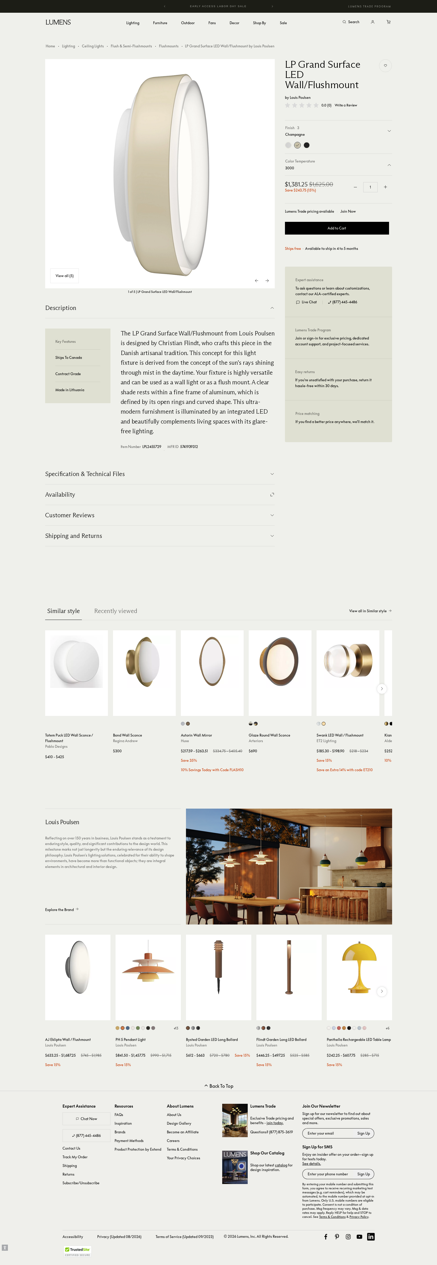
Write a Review (346, 105)
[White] (288, 145)
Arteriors (256, 741)
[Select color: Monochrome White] (133, 1028)
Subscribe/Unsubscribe (81, 1183)
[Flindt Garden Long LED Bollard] (289, 967)
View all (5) (64, 276)
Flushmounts (169, 46)
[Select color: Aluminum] (258, 1028)
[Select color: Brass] (188, 724)
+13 (175, 1028)
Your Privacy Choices (183, 1158)
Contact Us (71, 1148)
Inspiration (123, 1123)
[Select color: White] (354, 1028)
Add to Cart (337, 228)
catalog (281, 1165)
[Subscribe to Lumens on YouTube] (359, 1237)
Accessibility (73, 1236)
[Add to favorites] (385, 65)
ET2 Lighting (326, 741)
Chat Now (89, 1119)
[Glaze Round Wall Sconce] (280, 661)
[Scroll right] (382, 689)
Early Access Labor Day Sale (218, 6)
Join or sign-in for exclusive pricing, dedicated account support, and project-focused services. (332, 341)
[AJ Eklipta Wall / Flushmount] (77, 967)
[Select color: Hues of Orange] (122, 1028)
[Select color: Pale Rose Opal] (364, 1028)
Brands (120, 1132)
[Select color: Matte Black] (391, 724)
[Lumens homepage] (58, 23)
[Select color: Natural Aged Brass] (324, 724)
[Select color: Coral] (339, 1028)
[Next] (272, 6)
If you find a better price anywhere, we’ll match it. (334, 422)
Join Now (348, 211)
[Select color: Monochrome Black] (148, 1028)
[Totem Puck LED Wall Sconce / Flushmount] (76, 661)
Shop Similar (80, 710)
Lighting (68, 46)
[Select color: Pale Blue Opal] (359, 1028)
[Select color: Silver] (183, 724)
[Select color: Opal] (329, 1028)
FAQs (119, 1114)
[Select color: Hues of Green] (138, 1028)
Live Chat (309, 302)
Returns (68, 1174)
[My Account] (373, 22)
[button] (302, 105)
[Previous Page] (256, 280)
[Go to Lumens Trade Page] (235, 1120)
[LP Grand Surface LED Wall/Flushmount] (160, 173)
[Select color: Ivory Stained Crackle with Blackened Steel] (251, 724)
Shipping (70, 1165)
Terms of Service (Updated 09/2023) (185, 1236)
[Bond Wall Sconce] (144, 661)
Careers (173, 1140)
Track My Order (75, 1157)
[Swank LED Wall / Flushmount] (348, 661)
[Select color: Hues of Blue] (128, 1028)
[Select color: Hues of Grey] (153, 1028)
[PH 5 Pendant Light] (148, 967)
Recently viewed (115, 611)
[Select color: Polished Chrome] (318, 724)
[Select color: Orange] (344, 1028)
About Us (174, 1114)
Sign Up (363, 1133)
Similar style (63, 611)
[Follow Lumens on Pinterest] (337, 1237)
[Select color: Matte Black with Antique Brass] (256, 724)
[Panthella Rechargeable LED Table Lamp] (359, 967)
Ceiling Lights (93, 46)
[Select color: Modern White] (143, 1028)
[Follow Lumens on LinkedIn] (371, 1237)
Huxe (185, 741)
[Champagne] (297, 145)
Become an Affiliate (183, 1132)
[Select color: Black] (198, 1028)
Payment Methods (129, 1140)
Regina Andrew (125, 741)
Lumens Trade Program (369, 6)
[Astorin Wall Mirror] (212, 661)
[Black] (306, 145)
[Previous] (165, 6)
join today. (275, 1123)
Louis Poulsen (300, 97)
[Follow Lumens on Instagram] (348, 1237)
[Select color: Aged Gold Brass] (386, 724)
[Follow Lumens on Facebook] (325, 1237)
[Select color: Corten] (188, 1028)
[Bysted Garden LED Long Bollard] (218, 967)
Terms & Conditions (182, 1149)
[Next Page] (267, 280)
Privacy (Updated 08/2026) (119, 1236)
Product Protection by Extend (138, 1149)
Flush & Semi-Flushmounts (131, 46)
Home (50, 46)
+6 (387, 1028)
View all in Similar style (368, 611)
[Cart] (389, 22)
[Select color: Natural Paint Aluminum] (193, 1028)
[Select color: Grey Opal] (334, 1028)
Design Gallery (179, 1123)
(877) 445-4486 (344, 302)
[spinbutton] (370, 187)
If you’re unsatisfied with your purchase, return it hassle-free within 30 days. (333, 383)
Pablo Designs (56, 746)
